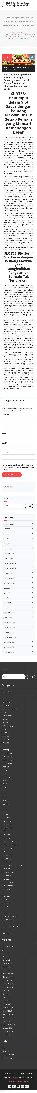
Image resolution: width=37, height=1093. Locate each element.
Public (5, 797)
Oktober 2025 (9, 573)
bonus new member (10, 709)
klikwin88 (6, 743)
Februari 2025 (9, 613)
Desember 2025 (10, 563)
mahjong (6, 750)
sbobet (5, 814)
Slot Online (11, 69)
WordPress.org (8, 1058)
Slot (26, 67)
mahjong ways (8, 756)
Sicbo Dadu (7, 835)
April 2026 (7, 544)
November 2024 (10, 627)
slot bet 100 (7, 855)
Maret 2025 (8, 608)
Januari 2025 (8, 618)
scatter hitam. (8, 824)
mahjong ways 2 (8, 760)
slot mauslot (8, 486)
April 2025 (7, 603)
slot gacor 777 (8, 882)
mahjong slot (7, 753)
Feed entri (6, 1051)
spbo (4, 923)
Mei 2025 (7, 598)
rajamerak (6, 801)
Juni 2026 (7, 534)
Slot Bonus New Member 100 (13, 865)
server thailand (8, 828)
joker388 (6, 736)
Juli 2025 (7, 588)
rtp (4, 807)
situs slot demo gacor (10, 845)
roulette (6, 804)
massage (6, 767)
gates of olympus (9, 726)
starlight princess (9, 930)
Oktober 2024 (9, 632)
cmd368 (6, 722)
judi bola (6, 739)
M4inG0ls (8, 67)
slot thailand (7, 906)
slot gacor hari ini (14, 137)
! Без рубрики (8, 692)
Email (4, 443)
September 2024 (10, 637)
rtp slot (5, 811)
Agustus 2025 (9, 583)
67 (4, 699)
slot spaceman (8, 903)
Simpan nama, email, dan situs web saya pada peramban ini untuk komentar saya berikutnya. (18, 467)
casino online (7, 716)
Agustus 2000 (9, 647)
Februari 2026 (9, 554)
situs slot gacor (8, 848)
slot (26, 299)
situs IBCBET (7, 838)
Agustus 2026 (9, 524)
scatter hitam (7, 821)
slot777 (5, 909)
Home (12, 32)
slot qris (6, 899)
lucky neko (6, 746)
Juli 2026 (7, 529)
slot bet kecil (7, 862)
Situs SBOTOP (8, 841)
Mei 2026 (7, 539)
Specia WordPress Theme (18, 1081)
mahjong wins (7, 763)
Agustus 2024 (9, 642)
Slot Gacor (20, 32)
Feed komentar (8, 1055)
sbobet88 (6, 818)
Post (4, 794)
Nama (4, 433)
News (5, 784)
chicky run (6, 719)
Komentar (6, 414)
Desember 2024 (10, 622)
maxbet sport (7, 777)
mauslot (5, 770)
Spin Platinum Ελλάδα (10, 926)
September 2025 (10, 578)
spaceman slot (8, 920)
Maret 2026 (8, 549)
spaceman (6, 913)
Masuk (5, 1048)
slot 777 (6, 852)
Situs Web (6, 453)
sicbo (4, 831)
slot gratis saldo (8, 889)
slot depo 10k (8, 872)
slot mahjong (7, 892)
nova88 (5, 787)
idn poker (6, 733)
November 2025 (10, 568)
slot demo (6, 869)
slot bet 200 (7, 858)
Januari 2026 (8, 558)
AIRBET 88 (6, 702)
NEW (4, 780)
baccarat (6, 705)
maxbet (5, 773)
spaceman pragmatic (10, 916)
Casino (5, 712)
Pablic (5, 790)
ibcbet (5, 729)
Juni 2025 (7, 593)
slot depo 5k (7, 875)
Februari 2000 (9, 652)
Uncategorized (8, 933)
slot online (6, 896)
